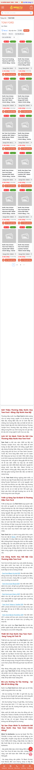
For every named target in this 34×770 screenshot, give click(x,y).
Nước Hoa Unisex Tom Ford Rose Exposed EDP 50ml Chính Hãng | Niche (8, 173)
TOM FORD (11, 18)
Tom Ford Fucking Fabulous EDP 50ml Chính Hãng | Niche (8, 61)
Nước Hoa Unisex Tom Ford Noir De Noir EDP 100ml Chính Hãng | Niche (8, 99)
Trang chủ (3, 18)
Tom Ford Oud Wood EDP (11, 584)
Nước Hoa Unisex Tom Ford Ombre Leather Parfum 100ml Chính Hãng (24, 248)
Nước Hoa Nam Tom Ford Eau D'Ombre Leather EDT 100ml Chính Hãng (24, 173)
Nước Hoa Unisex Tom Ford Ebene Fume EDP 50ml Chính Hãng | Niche (24, 136)
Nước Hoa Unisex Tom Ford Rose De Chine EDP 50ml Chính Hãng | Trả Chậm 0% (24, 210)
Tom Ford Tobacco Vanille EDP (12, 604)
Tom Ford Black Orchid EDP (11, 573)
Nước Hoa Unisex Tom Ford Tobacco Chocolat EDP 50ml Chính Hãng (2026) (24, 62)
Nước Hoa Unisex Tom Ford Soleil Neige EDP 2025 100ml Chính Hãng (24, 99)
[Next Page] (24, 264)
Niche (13, 537)
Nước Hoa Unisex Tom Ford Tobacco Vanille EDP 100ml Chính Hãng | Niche (8, 248)
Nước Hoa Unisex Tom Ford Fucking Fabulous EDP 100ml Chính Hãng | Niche (8, 210)
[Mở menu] (2, 7)
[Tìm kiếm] (3, 12)
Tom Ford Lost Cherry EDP (11, 594)
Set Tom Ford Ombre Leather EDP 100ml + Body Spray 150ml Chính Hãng (9, 136)
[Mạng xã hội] (31, 754)
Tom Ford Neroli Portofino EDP (12, 615)
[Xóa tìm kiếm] (30, 12)
